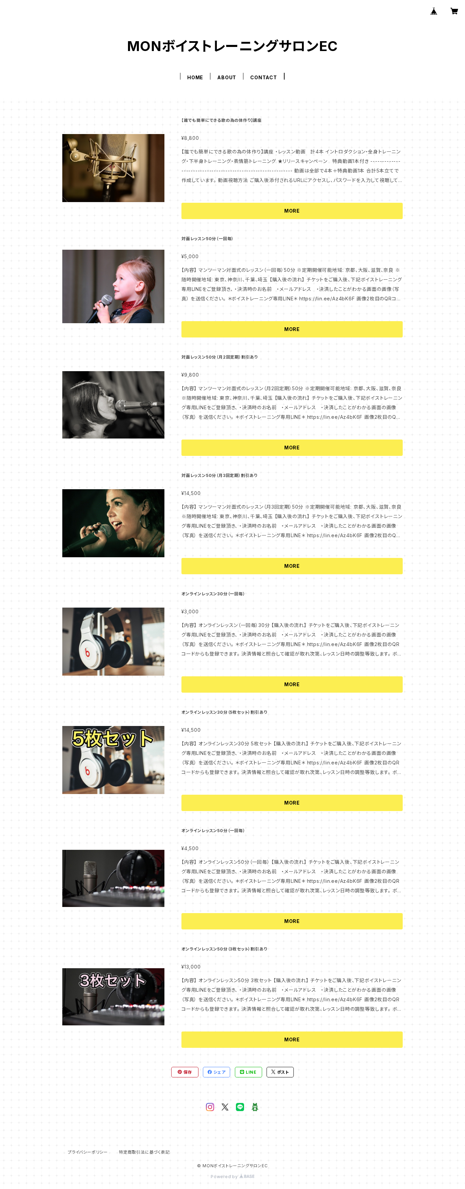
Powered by (225, 1176)
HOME (195, 77)
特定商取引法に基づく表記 (144, 1152)
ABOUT (226, 77)
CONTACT (263, 77)
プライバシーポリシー (88, 1152)
